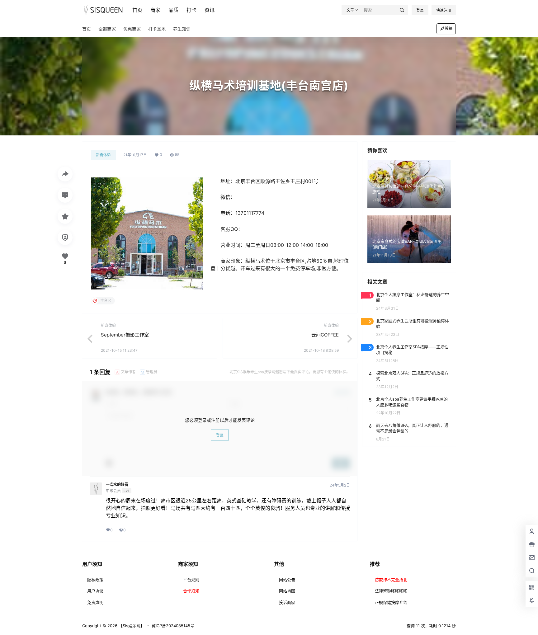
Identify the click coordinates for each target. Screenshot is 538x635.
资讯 (210, 10)
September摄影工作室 (125, 335)
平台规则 (191, 579)
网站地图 (287, 590)
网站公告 (287, 579)
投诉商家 (287, 602)
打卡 (191, 10)
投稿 (448, 28)
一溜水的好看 (117, 485)
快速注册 (443, 10)
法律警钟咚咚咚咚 (391, 590)
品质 (173, 10)
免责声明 (95, 602)
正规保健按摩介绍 (391, 602)
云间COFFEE (325, 335)
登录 (420, 10)
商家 (155, 10)
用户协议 (95, 590)
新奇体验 (103, 155)
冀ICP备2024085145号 (173, 625)
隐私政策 (95, 579)
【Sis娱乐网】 (130, 625)
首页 (137, 10)
